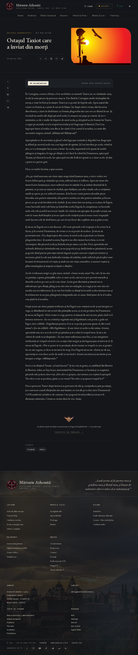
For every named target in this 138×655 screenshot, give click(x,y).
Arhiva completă (13, 528)
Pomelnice (11, 633)
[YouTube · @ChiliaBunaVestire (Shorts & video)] (39, 648)
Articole (64, 15)
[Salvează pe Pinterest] (51, 59)
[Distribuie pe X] (46, 59)
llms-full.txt (75, 626)
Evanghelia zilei (56, 511)
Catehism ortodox (14, 520)
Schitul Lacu (11, 556)
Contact (53, 552)
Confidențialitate (59, 643)
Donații (53, 556)
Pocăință (30, 449)
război (42, 449)
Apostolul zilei (55, 515)
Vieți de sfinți (12, 515)
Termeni (43, 643)
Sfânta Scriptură (48, 15)
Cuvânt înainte (55, 543)
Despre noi (54, 548)
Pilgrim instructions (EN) (17, 548)
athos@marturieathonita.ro (82, 592)
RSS (72, 615)
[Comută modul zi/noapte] (129, 6)
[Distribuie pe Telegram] (62, 59)
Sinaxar (53, 524)
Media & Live (99, 15)
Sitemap (74, 619)
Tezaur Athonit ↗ (57, 569)
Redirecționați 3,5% (58, 561)
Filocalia (10, 626)
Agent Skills (76, 630)
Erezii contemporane (15, 524)
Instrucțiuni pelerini (14, 543)
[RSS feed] (65, 648)
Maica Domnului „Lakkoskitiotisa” (21, 615)
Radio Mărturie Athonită (102, 515)
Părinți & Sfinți (80, 15)
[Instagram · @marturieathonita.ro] (33, 648)
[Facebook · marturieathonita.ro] (26, 648)
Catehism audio (99, 524)
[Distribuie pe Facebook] (40, 59)
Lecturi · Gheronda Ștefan (103, 520)
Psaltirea (32, 15)
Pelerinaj (115, 15)
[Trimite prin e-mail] (56, 59)
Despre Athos (12, 552)
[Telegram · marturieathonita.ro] (52, 648)
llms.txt (74, 622)
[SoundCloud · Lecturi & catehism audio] (59, 648)
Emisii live (97, 511)
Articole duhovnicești (19, 33)
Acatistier (11, 630)
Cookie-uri (77, 643)
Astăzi (20, 15)
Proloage (53, 520)
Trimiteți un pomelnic (69, 432)
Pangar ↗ (54, 565)
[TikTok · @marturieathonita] (46, 648)
